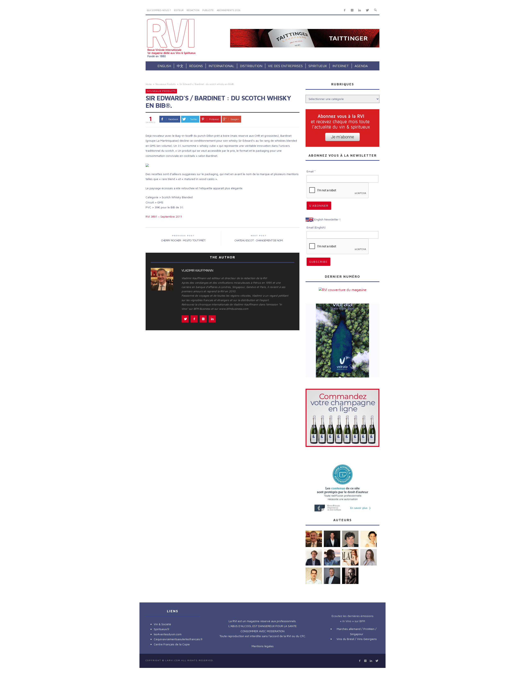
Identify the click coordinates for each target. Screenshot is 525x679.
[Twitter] (367, 10)
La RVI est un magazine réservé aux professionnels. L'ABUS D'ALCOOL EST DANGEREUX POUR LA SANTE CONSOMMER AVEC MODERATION (262, 626)
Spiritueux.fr (161, 629)
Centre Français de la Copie (172, 644)
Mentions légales (263, 646)
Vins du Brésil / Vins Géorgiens (357, 639)
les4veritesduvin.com (167, 634)
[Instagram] (352, 10)
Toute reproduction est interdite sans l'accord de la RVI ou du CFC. (262, 636)
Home (149, 84)
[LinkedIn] (359, 10)
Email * (311, 171)
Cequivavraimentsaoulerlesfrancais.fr (178, 639)
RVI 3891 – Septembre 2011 (164, 216)
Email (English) (316, 227)
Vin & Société (162, 624)
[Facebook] (344, 10)
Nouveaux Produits (165, 84)
